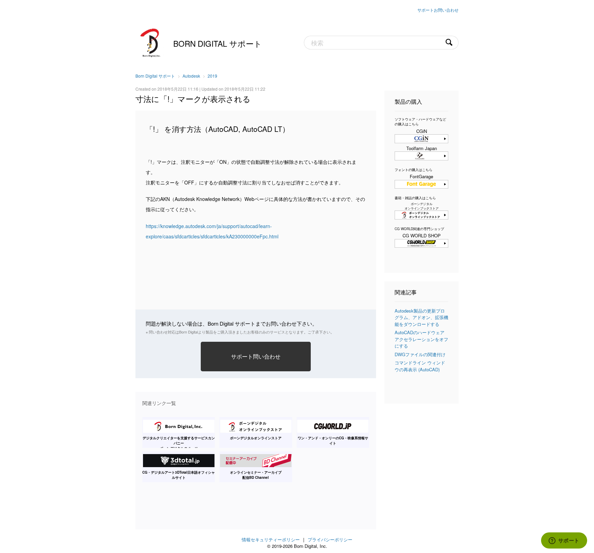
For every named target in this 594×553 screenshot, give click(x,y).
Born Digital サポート (217, 43)
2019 (212, 76)
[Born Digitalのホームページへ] (150, 42)
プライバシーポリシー (330, 539)
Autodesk (191, 76)
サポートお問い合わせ (438, 10)
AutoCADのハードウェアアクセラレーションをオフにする (421, 339)
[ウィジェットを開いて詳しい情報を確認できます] (564, 541)
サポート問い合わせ (255, 356)
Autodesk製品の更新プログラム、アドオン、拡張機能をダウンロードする (421, 317)
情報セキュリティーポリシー (271, 539)
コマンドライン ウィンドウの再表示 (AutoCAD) (420, 366)
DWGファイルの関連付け (420, 354)
